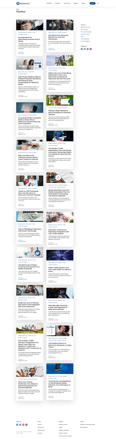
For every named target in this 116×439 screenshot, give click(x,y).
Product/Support (85, 41)
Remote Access (63, 424)
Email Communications (65, 436)
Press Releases (85, 39)
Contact (40, 433)
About (39, 421)
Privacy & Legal (19, 433)
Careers (40, 424)
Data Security (41, 430)
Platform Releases (64, 430)
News (82, 36)
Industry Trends (31, 32)
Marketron (20, 52)
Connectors (41, 427)
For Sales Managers (62, 185)
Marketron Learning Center (87, 424)
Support (61, 421)
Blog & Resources (22, 32)
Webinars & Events (62, 107)
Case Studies (31, 71)
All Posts (83, 24)
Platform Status (63, 433)
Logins (60, 427)
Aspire (82, 421)
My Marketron (84, 427)
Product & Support (22, 34)
